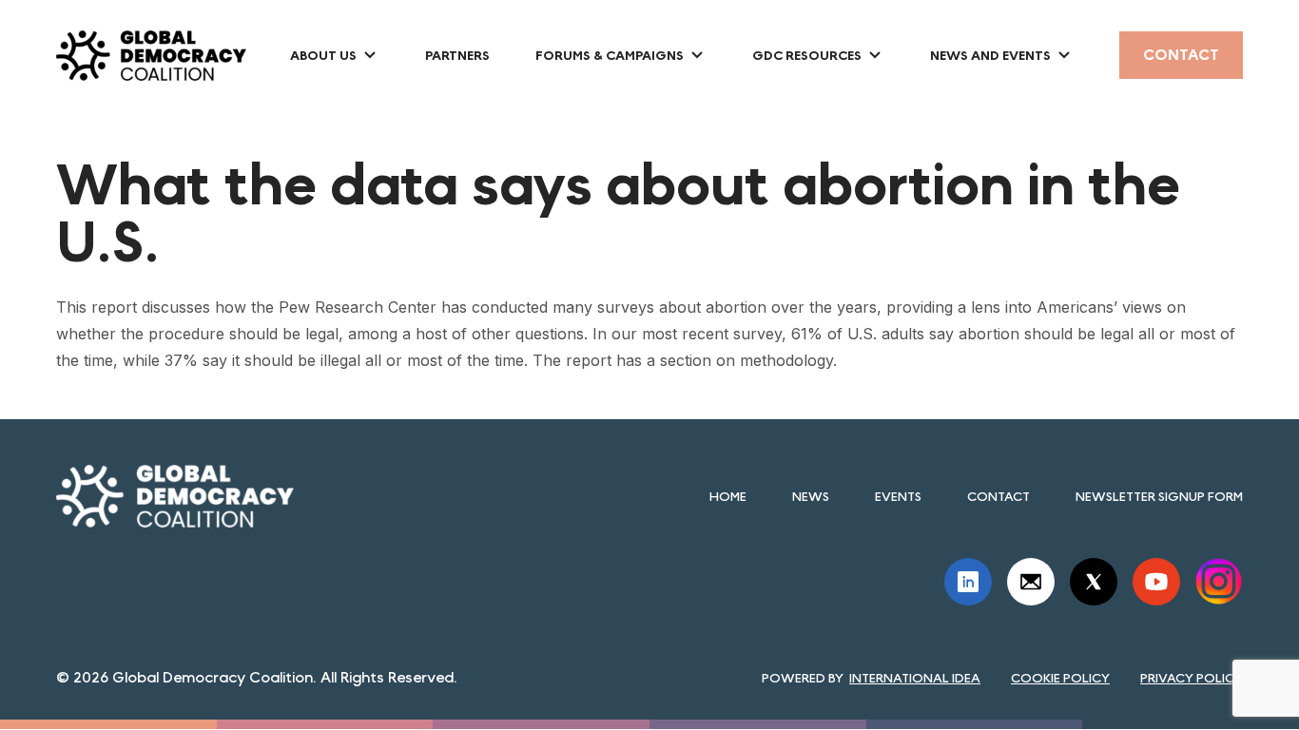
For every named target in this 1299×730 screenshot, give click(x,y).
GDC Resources (807, 55)
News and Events (990, 55)
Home (727, 496)
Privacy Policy (1191, 677)
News (810, 496)
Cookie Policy (1060, 677)
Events (898, 496)
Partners (457, 55)
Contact (1181, 55)
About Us (323, 55)
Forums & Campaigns (609, 55)
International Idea (914, 677)
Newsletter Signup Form (1159, 496)
